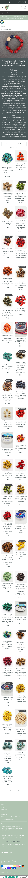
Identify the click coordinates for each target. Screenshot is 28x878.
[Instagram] (9, 852)
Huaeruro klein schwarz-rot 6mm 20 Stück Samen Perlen (20, 310)
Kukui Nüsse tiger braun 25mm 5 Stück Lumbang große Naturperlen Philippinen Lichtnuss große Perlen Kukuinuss (20, 367)
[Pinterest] (12, 852)
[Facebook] (5, 852)
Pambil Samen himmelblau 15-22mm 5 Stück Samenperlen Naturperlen (7, 757)
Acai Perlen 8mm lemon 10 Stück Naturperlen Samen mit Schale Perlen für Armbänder (7, 500)
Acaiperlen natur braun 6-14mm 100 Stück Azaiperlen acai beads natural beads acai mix (7, 397)
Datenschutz (4, 814)
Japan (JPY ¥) (6, 861)
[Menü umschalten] (2, 7)
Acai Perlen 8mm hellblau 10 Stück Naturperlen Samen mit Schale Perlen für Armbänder (20, 395)
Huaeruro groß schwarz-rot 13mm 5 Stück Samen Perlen (20, 165)
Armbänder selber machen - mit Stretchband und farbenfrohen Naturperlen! (11, 29)
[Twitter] (2, 852)
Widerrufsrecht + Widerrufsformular (11, 817)
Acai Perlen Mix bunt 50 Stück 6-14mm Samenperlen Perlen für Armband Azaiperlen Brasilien (7, 252)
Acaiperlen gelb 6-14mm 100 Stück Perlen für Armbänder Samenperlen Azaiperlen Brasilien (7, 727)
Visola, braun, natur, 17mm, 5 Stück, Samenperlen (7, 223)
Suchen (3, 807)
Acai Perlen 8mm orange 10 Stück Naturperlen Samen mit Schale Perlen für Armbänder (7, 281)
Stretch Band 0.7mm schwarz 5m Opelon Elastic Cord (20, 619)
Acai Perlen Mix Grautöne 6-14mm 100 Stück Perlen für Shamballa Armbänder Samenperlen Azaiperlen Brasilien (21, 590)
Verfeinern (7, 144)
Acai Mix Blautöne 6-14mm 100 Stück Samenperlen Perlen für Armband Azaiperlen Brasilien (7, 170)
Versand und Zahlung (7, 819)
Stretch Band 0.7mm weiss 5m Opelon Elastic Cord (7, 451)
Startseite (3, 26)
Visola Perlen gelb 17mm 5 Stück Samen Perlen (20, 554)
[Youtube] (7, 852)
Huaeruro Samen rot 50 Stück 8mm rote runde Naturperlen (20, 422)
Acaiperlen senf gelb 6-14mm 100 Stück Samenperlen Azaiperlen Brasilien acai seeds (20, 699)
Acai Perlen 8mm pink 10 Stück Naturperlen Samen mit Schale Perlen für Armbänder (7, 672)
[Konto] (21, 6)
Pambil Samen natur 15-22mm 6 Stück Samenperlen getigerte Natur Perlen (7, 197)
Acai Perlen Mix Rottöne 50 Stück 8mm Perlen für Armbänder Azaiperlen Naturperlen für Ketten (7, 528)
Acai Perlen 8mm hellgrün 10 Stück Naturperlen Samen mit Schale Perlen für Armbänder (20, 197)
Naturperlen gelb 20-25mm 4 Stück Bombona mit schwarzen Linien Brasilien (20, 646)
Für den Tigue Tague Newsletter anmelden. (12, 841)
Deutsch (15, 861)
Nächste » (19, 791)
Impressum (4, 809)
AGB (2, 812)
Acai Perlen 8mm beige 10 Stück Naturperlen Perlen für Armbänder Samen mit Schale (20, 672)
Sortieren (20, 144)
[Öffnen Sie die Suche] (2, 13)
